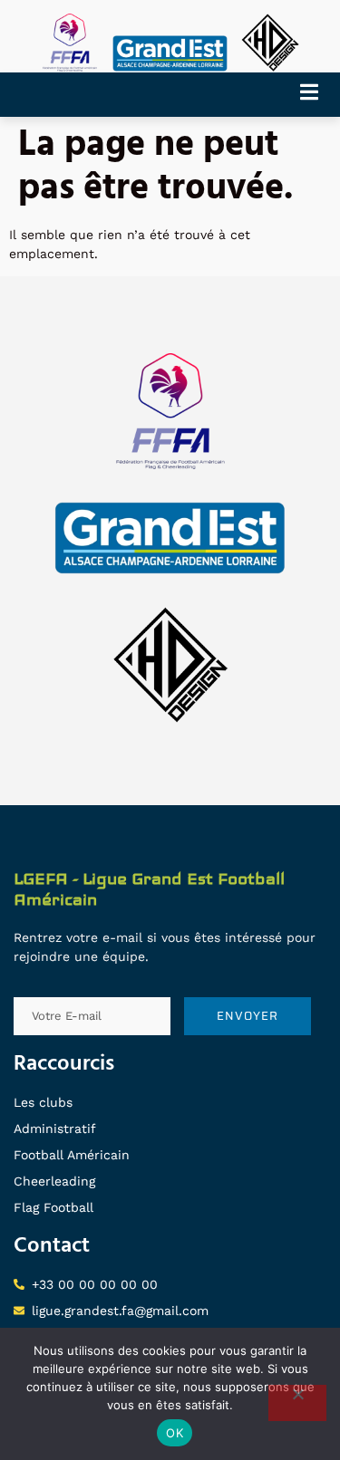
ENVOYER (247, 1015)
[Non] (297, 1403)
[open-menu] (315, 95)
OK (174, 1433)
